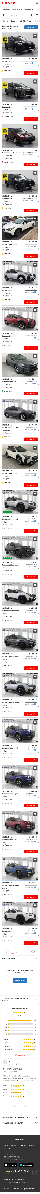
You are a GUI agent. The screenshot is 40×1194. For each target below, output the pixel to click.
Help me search (31, 27)
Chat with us (8, 1149)
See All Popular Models (13, 1157)
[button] (32, 15)
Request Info (31, 73)
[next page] (33, 952)
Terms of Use (8, 1179)
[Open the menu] (36, 3)
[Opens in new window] (10, 1165)
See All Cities (9, 1154)
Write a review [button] (20, 980)
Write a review (20, 1055)
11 (27, 952)
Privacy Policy (19, 1179)
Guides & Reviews (27, 1145)
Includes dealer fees (31, 244)
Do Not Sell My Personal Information (16, 1182)
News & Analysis (10, 1145)
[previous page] (7, 952)
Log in (35, 1172)
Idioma (10, 1171)
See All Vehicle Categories (13, 1160)
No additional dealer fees (29, 61)
